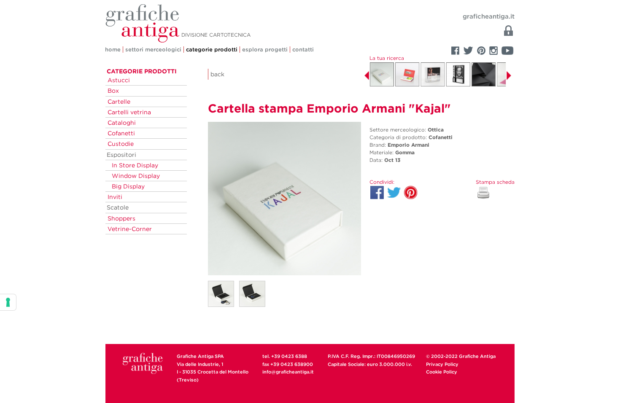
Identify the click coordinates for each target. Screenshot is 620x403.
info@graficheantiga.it (288, 372)
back (217, 74)
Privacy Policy (442, 364)
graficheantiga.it (489, 16)
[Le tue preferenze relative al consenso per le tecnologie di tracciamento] (8, 302)
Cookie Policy (441, 372)
